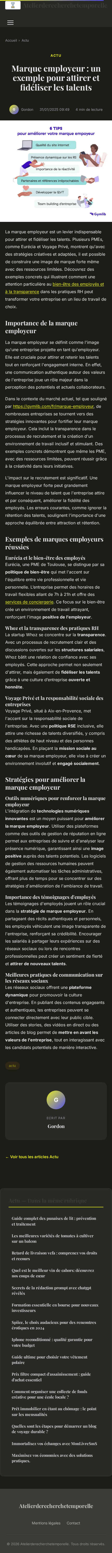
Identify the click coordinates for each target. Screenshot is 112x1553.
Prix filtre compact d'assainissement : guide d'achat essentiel (51, 1376)
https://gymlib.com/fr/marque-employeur (53, 406)
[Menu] (10, 22)
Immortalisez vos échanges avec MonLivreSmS (54, 1443)
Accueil (11, 40)
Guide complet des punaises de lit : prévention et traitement (54, 1221)
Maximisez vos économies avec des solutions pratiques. (52, 1458)
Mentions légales (46, 1523)
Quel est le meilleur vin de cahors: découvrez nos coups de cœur (53, 1273)
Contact (73, 1523)
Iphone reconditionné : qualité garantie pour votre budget (52, 1342)
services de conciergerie (29, 601)
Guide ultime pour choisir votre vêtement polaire (49, 1359)
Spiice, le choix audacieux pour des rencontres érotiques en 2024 (54, 1325)
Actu (25, 40)
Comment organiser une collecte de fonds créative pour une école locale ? (49, 1394)
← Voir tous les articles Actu (31, 1156)
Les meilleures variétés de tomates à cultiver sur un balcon (53, 1238)
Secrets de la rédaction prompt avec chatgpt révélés (51, 1290)
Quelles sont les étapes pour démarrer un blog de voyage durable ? (54, 1428)
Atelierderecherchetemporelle (65, 5)
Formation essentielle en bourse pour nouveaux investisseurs (55, 1307)
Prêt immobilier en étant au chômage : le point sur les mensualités (54, 1411)
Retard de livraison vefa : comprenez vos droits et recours (54, 1255)
